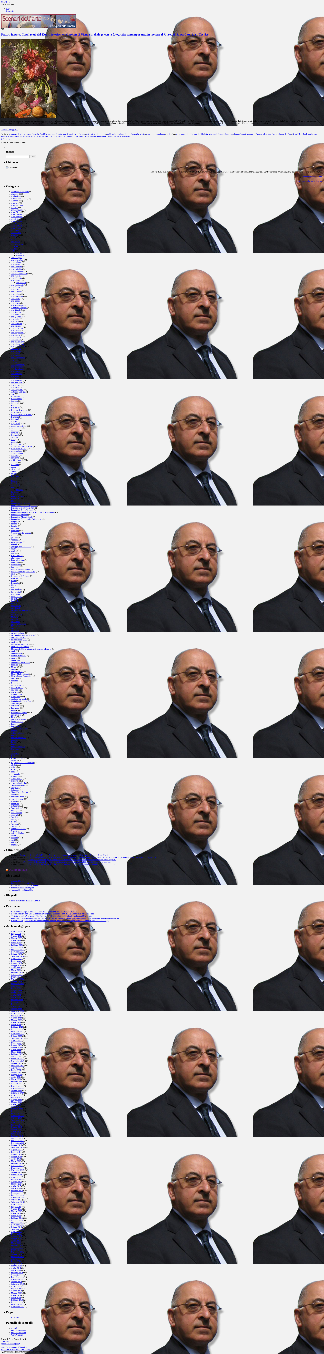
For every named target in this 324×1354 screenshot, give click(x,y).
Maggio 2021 (16, 1075)
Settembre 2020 (17, 1093)
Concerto (14, 455)
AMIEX (14, 207)
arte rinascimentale (18, 369)
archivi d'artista (17, 244)
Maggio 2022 (16, 1047)
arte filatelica (16, 312)
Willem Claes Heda (122, 136)
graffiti (13, 549)
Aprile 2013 (16, 1295)
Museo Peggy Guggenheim (22, 676)
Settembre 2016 (17, 1202)
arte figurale (16, 310)
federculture (16, 494)
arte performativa (18, 358)
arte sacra (15, 378)
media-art (15, 631)
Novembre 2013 (17, 1279)
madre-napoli (16, 615)
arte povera (15, 362)
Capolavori (15, 424)
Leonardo (15, 583)
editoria (14, 478)
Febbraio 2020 (17, 1109)
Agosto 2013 (16, 1286)
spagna (14, 801)
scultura (14, 776)
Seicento (14, 781)
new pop (14, 690)
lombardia (15, 601)
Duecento (15, 476)
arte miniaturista (17, 342)
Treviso (110, 136)
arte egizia (15, 289)
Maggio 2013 (16, 1293)
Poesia (13, 724)
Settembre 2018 (17, 1147)
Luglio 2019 (16, 1125)
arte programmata (18, 364)
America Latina (17, 205)
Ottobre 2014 (16, 1254)
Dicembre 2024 (17, 977)
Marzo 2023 (16, 1025)
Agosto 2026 (16, 931)
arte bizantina (16, 267)
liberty (13, 585)
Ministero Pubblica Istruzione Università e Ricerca (31, 649)
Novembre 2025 (17, 952)
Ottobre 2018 (16, 1145)
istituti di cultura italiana (20, 569)
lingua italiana (16, 596)
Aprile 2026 (16, 940)
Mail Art (14, 617)
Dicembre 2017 (17, 1168)
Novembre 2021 (17, 1061)
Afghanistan (16, 196)
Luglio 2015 (16, 1234)
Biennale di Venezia (19, 410)
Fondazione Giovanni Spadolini (24, 505)
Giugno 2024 (16, 990)
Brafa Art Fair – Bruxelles (21, 415)
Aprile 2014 (16, 1268)
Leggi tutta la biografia (312, 176)
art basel (14, 246)
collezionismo (16, 451)
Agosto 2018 (16, 1150)
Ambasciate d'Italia (18, 198)
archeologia (15, 239)
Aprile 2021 (16, 1077)
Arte (88, 134)
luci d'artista (16, 606)
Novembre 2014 (17, 1252)
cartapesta (15, 430)
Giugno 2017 (16, 1181)
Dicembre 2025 (17, 949)
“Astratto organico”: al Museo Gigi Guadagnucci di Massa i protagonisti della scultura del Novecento (51, 916)
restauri (14, 760)
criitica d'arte (112, 134)
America (14, 201)
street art (14, 815)
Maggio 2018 (16, 1156)
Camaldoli (15, 419)
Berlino (14, 405)
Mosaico (14, 665)
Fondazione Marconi (19, 515)
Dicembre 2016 (17, 1195)
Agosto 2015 (16, 1232)
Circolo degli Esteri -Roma (22, 446)
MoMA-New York (18, 656)
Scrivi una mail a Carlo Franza (309, 181)
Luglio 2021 (16, 1070)
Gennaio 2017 (17, 1193)
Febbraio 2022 (17, 1054)
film (12, 501)
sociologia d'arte (17, 797)
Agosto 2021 (16, 1068)
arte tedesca (15, 385)
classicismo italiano (18, 449)
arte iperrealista (17, 328)
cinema (14, 442)
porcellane (15, 740)
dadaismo (15, 465)
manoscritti (15, 622)
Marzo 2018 (16, 1161)
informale (15, 562)
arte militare (16, 339)
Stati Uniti (15, 803)
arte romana (16, 371)
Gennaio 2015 (17, 1247)
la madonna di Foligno (20, 576)
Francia (14, 524)
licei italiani (15, 594)
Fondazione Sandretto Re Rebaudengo (26, 519)
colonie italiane (17, 453)
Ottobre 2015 (16, 1227)
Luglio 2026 (16, 934)
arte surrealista (17, 383)
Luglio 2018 (16, 1152)
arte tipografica (17, 389)
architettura (15, 242)
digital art (15, 469)
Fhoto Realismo (17, 496)
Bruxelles (15, 417)
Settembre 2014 (17, 1257)
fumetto (14, 526)
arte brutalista (16, 269)
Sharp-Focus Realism (19, 792)
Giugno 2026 (16, 936)
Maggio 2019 (16, 1129)
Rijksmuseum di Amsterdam (22, 763)
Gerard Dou (297, 134)
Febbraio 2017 (17, 1191)
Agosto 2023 (16, 1013)
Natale (13, 683)
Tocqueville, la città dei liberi (22, 890)
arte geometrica (17, 317)
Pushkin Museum (18, 747)
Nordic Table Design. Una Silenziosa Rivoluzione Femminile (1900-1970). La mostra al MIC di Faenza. (53, 914)
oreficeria (15, 703)
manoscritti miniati (18, 624)
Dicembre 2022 (17, 1031)
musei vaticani (17, 672)
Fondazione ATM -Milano (21, 503)
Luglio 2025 (16, 961)
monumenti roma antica (20, 662)
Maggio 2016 (16, 1211)
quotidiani (15, 753)
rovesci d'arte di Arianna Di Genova (25, 901)
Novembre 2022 (17, 1034)
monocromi (15, 660)
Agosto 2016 (16, 1204)
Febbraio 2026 (17, 945)
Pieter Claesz (84, 136)
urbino (13, 835)
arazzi (13, 237)
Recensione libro (18, 758)
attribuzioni (15, 396)
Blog (8, 9)
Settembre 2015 (17, 1229)
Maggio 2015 (16, 1238)
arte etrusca (15, 298)
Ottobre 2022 (16, 1036)
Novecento (15, 697)
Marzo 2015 (16, 1243)
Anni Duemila (33, 134)
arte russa (15, 376)
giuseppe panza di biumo (21, 546)
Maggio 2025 (16, 965)
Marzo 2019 (16, 1134)
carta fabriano (16, 428)
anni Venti (15, 230)
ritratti (13, 765)
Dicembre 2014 (17, 1250)
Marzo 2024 (16, 997)
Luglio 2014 (16, 1261)
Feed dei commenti (18, 1333)
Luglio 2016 (16, 1207)
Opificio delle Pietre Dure (21, 701)
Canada (14, 421)
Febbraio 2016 (17, 1218)
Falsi (13, 487)
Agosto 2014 (16, 1259)
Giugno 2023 (16, 1018)
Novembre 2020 (17, 1088)
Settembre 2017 (17, 1175)
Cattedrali (15, 435)
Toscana (14, 824)
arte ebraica (15, 287)
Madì (13, 612)
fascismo (14, 492)
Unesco (14, 831)
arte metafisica (17, 337)
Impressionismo (17, 560)
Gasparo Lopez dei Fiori (281, 134)
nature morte (16, 685)
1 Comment (5, 139)
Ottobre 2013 (16, 1282)
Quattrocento (16, 749)
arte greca (15, 321)
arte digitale (15, 280)
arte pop (14, 360)
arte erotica (15, 294)
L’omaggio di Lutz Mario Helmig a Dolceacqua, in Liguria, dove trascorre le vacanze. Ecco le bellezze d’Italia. (64, 855)
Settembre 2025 (17, 956)
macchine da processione (21, 610)
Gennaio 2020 (17, 1111)
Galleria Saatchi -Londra (21, 533)
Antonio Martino (18, 881)
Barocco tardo (16, 399)
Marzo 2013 (16, 1297)
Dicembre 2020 (17, 1086)
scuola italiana (16, 778)
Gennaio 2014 (17, 1275)
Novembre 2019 (17, 1116)
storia (168, 134)
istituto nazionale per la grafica (23, 571)
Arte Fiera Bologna (19, 308)
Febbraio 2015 (17, 1245)
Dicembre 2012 (17, 1304)
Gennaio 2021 (17, 1084)
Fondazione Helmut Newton (22, 508)
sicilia (13, 794)
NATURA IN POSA (57, 136)
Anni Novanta (45, 134)
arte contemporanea (98, 134)
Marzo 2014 (16, 1270)
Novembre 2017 (17, 1170)
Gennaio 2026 (17, 947)
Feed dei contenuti (18, 1330)
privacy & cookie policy (10, 1344)
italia (13, 574)
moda (13, 651)
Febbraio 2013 (17, 1300)
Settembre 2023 (17, 1011)
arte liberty (15, 330)
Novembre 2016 (17, 1197)
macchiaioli (15, 608)
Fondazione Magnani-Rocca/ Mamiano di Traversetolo (33, 512)
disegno (14, 474)
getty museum (16, 542)
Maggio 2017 (16, 1184)
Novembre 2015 (17, 1225)
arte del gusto (16, 278)
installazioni (16, 565)
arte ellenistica (16, 292)
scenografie (15, 774)
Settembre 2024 (17, 984)
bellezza (14, 403)
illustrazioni (15, 558)
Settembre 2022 (17, 1038)
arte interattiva (16, 326)
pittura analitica (17, 722)
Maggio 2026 (16, 938)
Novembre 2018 (17, 1143)
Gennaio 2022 (17, 1056)
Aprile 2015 (16, 1241)
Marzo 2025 (16, 970)
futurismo (15, 531)
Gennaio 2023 (17, 1029)
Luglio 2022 (16, 1043)
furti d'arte (15, 528)
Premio (14, 742)
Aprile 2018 (16, 1159)
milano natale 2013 (18, 637)
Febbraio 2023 (17, 1027)
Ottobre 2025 (16, 954)
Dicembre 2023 (17, 1004)
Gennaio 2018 (17, 1166)
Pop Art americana (18, 738)
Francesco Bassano (263, 134)
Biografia (10, 11)
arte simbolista (17, 380)
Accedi (14, 1328)
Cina (13, 440)
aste (12, 394)
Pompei (14, 735)
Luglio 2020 (16, 1097)
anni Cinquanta (17, 210)
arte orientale (16, 355)
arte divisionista (17, 285)
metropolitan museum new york (23, 635)
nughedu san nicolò (19, 699)
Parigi (13, 710)
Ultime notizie (18, 869)
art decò (14, 248)
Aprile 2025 (16, 968)
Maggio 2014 (16, 1266)
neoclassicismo (17, 687)
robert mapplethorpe (98, 136)
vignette (14, 844)
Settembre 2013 (17, 1284)
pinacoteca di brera (18, 719)
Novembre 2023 (17, 1006)
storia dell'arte (16, 813)
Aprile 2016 (16, 1213)
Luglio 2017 (16, 1179)
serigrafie (14, 788)
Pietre (13, 717)
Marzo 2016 (16, 1216)
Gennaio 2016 (17, 1220)
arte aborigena (16, 258)
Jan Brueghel (308, 134)
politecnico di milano (19, 728)
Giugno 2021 (16, 1072)
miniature (15, 642)
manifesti (14, 619)
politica (14, 731)
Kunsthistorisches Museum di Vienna (23, 136)
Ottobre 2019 (16, 1118)
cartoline (14, 433)
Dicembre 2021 (17, 1059)
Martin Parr (43, 136)
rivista (13, 767)
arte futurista (16, 314)
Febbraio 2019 (17, 1136)
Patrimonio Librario (19, 713)
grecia (13, 553)
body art (14, 412)
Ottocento (15, 706)
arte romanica (16, 374)
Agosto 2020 (16, 1095)
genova (14, 537)
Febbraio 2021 (17, 1081)
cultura (121, 134)
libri (12, 587)
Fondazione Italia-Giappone (22, 510)
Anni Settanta (79, 134)
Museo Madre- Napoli (20, 674)
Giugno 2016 (16, 1209)
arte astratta (15, 264)
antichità (14, 235)
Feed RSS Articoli (8, 1349)
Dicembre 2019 (17, 1113)
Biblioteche (15, 408)
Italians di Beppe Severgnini (22, 888)
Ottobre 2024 (16, 981)
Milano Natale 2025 (19, 640)
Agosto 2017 (16, 1177)
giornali (14, 544)
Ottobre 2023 (16, 1009)
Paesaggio (15, 708)
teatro (13, 819)
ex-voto (14, 483)
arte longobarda (17, 333)
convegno (15, 458)
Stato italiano (16, 808)
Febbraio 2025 (17, 972)
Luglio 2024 (16, 988)
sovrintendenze (17, 799)
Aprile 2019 (16, 1131)
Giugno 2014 (16, 1263)
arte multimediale (18, 346)
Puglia (13, 744)
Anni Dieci (15, 212)
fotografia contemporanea (244, 134)
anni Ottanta (57, 134)
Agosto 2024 (16, 986)
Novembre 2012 (17, 1307)
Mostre (142, 134)
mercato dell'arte (17, 633)
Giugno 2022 (16, 1045)
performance (16, 715)
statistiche (15, 806)
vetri (13, 840)
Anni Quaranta (17, 221)
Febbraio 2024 (17, 1000)
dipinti (127, 134)
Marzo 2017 (16, 1188)
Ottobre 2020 (16, 1090)
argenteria (20, 253)
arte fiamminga (17, 305)
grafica (14, 551)
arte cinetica (21, 283)
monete (14, 658)
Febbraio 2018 (17, 1163)
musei (148, 134)
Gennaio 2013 (17, 1302)
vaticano (14, 838)
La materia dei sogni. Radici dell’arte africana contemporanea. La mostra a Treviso (44, 911)
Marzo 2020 (16, 1106)
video (13, 842)
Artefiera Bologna (18, 392)
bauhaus (14, 401)
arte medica (15, 335)
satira (13, 772)
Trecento (14, 826)
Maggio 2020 (16, 1102)
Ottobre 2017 (16, 1172)
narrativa (14, 681)
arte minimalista (17, 344)
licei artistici (16, 592)
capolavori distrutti (18, 426)
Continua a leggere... (9, 130)
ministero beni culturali (20, 647)
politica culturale (158, 134)
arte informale (16, 324)
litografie (14, 599)
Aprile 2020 (16, 1104)
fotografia (135, 134)
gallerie (14, 535)
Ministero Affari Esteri (20, 644)
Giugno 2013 (16, 1291)
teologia (14, 822)
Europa (14, 480)
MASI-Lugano (17, 626)
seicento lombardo (18, 783)
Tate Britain (16, 817)
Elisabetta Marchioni (208, 134)
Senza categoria (17, 785)
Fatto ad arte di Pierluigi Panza (23, 883)
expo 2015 (15, 485)
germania (14, 540)
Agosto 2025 (16, 959)
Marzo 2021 (16, 1079)
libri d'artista (16, 590)
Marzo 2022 (16, 1052)
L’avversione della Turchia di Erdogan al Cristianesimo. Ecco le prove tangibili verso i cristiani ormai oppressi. (72, 860)
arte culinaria (16, 276)
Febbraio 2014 (17, 1272)
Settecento (15, 790)
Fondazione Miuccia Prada (22, 517)
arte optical (15, 353)
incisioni (19, 490)
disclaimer (5, 1341)
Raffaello (14, 756)
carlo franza (181, 134)
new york (15, 692)
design (13, 467)
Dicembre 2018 (17, 1141)
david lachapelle (193, 134)
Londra (14, 603)
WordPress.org (17, 1335)
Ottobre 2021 (16, 1063)
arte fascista (15, 301)
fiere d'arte (15, 499)
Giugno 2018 (16, 1154)
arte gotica (15, 319)
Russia (13, 769)
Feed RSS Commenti (24, 1349)
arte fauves (15, 303)
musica (14, 678)
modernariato (16, 653)
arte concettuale (17, 271)
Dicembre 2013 (17, 1277)
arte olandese (16, 351)
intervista (14, 567)
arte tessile (15, 387)
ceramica (14, 437)
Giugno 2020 (16, 1100)
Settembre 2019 (17, 1120)
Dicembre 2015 (17, 1222)
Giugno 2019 (16, 1127)
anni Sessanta (68, 134)
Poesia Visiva (16, 726)
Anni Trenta (16, 228)
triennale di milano (18, 829)
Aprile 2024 (16, 995)
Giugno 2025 (16, 963)
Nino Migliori (72, 136)
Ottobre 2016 (16, 1200)
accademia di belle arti (17, 134)
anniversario (16, 233)
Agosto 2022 (16, 1040)
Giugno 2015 (16, 1236)
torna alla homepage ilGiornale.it (14, 1347)
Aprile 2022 (16, 1050)
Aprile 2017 (16, 1186)
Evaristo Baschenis (225, 134)
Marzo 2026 (16, 943)
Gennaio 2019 (17, 1138)
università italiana (18, 833)
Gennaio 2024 (17, 1002)
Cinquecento (16, 444)
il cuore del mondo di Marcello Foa (25, 885)
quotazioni (15, 751)
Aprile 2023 (16, 1022)
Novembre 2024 (17, 979)
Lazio (13, 581)
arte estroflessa (17, 296)
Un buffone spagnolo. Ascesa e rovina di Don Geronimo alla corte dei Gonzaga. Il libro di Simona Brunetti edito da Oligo (59, 921)
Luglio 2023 (16, 1015)
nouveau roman (17, 694)
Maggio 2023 (16, 1020)
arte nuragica (16, 349)
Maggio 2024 (16, 993)
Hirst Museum (17, 556)
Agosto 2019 (16, 1122)
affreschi (14, 194)
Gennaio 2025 (17, 974)
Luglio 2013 (16, 1288)
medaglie (14, 628)
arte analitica (16, 262)
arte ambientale (17, 260)
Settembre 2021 (17, 1065)
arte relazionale (17, 367)
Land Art (14, 578)
